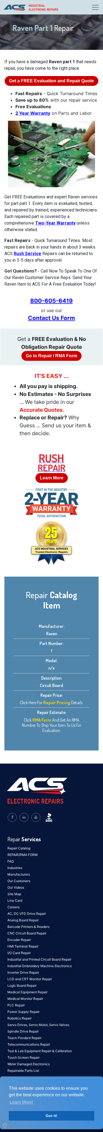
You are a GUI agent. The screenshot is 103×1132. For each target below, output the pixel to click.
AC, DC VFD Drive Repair (26, 914)
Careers (13, 907)
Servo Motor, (39, 1025)
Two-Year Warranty (55, 223)
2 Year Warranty (32, 113)
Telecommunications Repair (28, 1044)
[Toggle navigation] (95, 7)
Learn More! (21, 1102)
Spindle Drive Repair (23, 1031)
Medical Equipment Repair (27, 992)
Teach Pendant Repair (24, 1038)
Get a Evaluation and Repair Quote (51, 80)
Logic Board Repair (22, 985)
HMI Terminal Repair (22, 946)
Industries (14, 868)
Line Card (14, 900)
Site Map (14, 894)
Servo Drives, (18, 1025)
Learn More (51, 478)
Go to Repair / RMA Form (51, 355)
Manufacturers (18, 874)
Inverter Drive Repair (23, 972)
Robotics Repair (19, 1018)
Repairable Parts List (23, 1071)
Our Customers (18, 881)
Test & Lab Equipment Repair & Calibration (39, 1051)
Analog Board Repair (23, 920)
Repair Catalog (18, 848)
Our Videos (15, 887)
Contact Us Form (51, 317)
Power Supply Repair (23, 1012)
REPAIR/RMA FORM (22, 855)
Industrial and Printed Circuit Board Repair (39, 959)
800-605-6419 (51, 300)
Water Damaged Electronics (28, 1064)
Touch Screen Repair (23, 1057)
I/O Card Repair (19, 953)
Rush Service (27, 253)
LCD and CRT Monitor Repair (29, 979)
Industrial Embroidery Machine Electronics (39, 966)
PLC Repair (16, 1005)
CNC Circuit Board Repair (26, 933)
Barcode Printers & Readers (28, 927)
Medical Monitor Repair (25, 999)
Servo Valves (59, 1025)
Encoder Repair (19, 940)
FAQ (10, 861)
